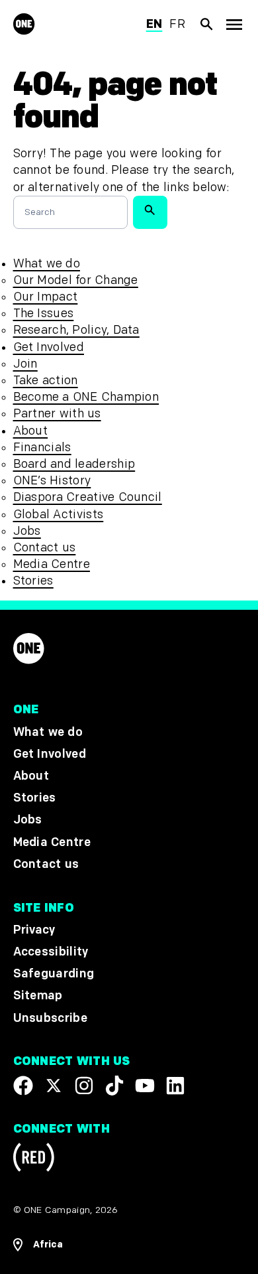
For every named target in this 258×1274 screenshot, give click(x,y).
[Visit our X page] (54, 1085)
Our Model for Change (75, 280)
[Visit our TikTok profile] (114, 1085)
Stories (33, 581)
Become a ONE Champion (86, 397)
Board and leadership (74, 464)
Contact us (44, 548)
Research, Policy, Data (76, 330)
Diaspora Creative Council (87, 497)
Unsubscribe (50, 1018)
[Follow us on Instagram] (84, 1085)
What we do (46, 264)
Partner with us (57, 414)
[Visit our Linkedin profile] (175, 1085)
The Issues (43, 313)
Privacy (34, 930)
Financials (42, 448)
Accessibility (51, 952)
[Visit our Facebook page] (23, 1085)
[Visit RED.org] (33, 1159)
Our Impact (45, 297)
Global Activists (58, 515)
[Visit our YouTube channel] (145, 1085)
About (30, 431)
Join (25, 364)
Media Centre (51, 564)
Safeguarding (54, 974)
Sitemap (38, 996)
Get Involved (48, 347)
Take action (45, 381)
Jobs (27, 531)
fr (177, 24)
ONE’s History (52, 481)
